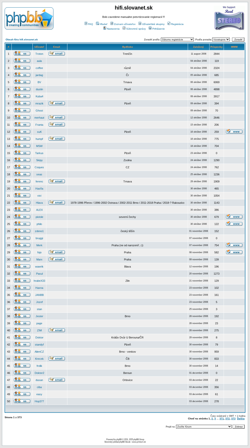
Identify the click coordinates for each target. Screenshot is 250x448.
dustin (39, 89)
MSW (39, 146)
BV (39, 82)
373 (233, 418)
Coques (39, 167)
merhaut (39, 117)
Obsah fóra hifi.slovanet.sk (22, 39)
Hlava (39, 202)
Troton (39, 53)
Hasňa (39, 188)
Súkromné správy (136, 28)
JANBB (39, 294)
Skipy (39, 160)
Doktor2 (39, 372)
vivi (39, 195)
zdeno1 (39, 231)
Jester (39, 316)
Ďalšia (241, 418)
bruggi (39, 238)
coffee (39, 68)
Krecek (39, 358)
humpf (39, 138)
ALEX (39, 209)
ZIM (39, 330)
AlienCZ (39, 351)
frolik (39, 365)
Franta (39, 124)
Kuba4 (39, 96)
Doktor (39, 337)
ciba (39, 387)
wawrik (39, 266)
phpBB (119, 439)
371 (221, 418)
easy (39, 394)
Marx (39, 259)
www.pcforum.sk (139, 442)
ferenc (39, 181)
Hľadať (103, 24)
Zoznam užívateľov (124, 24)
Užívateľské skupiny (153, 24)
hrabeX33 (39, 280)
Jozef (39, 302)
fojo (39, 252)
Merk (39, 245)
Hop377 (39, 401)
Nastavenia (113, 28)
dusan (39, 380)
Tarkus (39, 153)
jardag (39, 75)
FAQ (90, 24)
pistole (39, 216)
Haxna (39, 287)
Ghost (39, 110)
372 (227, 418)
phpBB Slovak (124, 442)
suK (39, 131)
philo (39, 224)
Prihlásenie (158, 28)
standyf (39, 344)
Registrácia (177, 24)
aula (39, 60)
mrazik (39, 103)
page (39, 323)
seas (39, 174)
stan (39, 309)
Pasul (39, 273)
